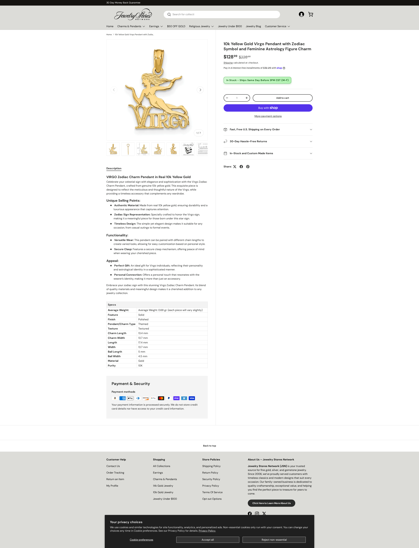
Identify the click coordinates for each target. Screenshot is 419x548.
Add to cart (282, 97)
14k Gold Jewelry (163, 485)
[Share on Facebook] (241, 166)
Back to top (209, 445)
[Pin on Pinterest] (248, 166)
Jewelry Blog (253, 26)
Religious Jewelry (199, 26)
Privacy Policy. (207, 530)
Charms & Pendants (129, 26)
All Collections (161, 466)
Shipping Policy (211, 466)
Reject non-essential (274, 539)
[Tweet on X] (234, 166)
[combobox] (222, 14)
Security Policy (211, 479)
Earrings (154, 26)
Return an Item (115, 479)
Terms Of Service (212, 492)
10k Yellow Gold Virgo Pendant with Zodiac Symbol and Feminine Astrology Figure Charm (134, 35)
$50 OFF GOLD (176, 26)
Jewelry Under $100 (230, 26)
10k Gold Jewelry (163, 492)
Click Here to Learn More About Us (271, 503)
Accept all (208, 539)
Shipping (228, 62)
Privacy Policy (210, 485)
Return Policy (210, 472)
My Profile (112, 485)
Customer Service (275, 26)
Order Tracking (115, 472)
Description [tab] (113, 168)
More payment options (268, 116)
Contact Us (113, 466)
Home (109, 26)
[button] (310, 14)
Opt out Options (212, 499)
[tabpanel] (157, 271)
